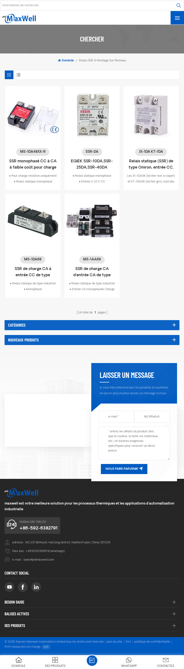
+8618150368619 (37, 551)
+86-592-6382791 (38, 528)
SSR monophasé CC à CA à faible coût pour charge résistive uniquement (33, 165)
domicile (68, 60)
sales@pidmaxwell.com (38, 559)
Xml (128, 641)
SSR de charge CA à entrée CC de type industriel (33, 272)
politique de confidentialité (152, 641)
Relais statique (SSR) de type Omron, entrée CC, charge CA (151, 165)
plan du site (114, 641)
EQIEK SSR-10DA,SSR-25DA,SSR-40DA (92, 164)
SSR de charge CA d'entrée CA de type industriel (92, 272)
